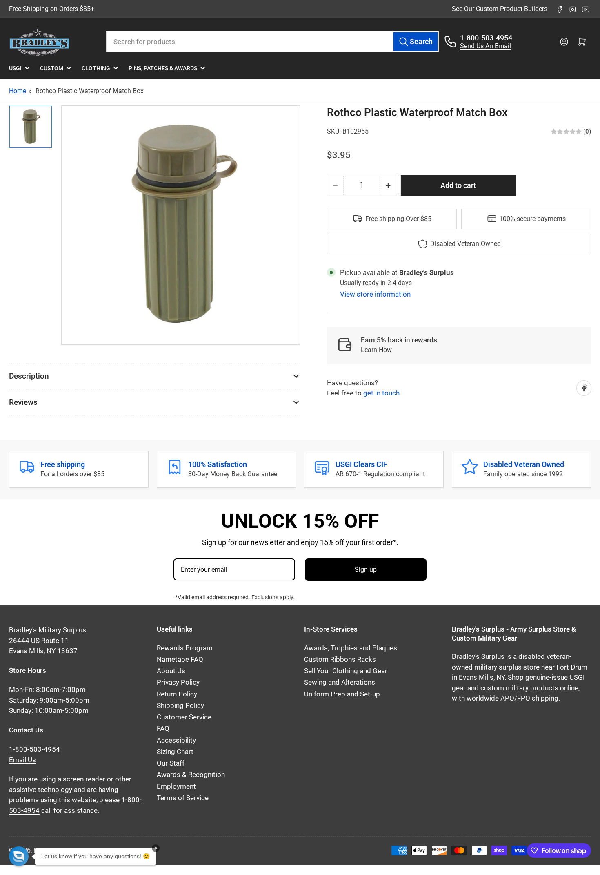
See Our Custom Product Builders (499, 9)
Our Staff (170, 763)
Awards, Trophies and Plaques (350, 648)
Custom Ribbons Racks (340, 659)
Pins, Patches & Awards (163, 68)
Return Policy (177, 694)
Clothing (96, 68)
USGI (15, 68)
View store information (375, 294)
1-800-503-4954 (486, 37)
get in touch (381, 393)
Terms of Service (183, 798)
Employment (176, 786)
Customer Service (184, 717)
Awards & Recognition (191, 775)
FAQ (163, 728)
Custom (51, 68)
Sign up (366, 570)
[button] (19, 856)
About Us (171, 671)
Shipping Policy (180, 706)
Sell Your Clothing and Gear (345, 671)
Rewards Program (185, 648)
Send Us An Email (485, 46)
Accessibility (176, 740)
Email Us (22, 760)
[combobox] (272, 41)
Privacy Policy (178, 682)
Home (17, 91)
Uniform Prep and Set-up (342, 694)
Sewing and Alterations (339, 682)
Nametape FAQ (180, 659)
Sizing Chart (175, 752)
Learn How (376, 350)
